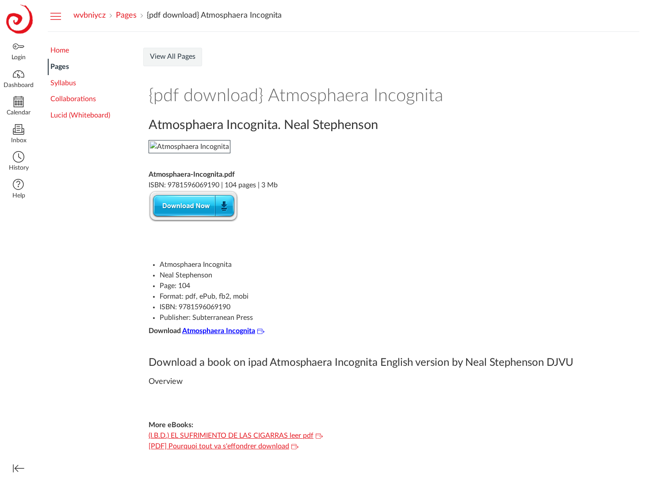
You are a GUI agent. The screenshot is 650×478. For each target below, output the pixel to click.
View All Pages (172, 56)
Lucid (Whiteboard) (80, 115)
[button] (18, 162)
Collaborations (73, 98)
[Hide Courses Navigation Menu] (56, 16)
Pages (59, 66)
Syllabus (63, 83)
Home (59, 50)
